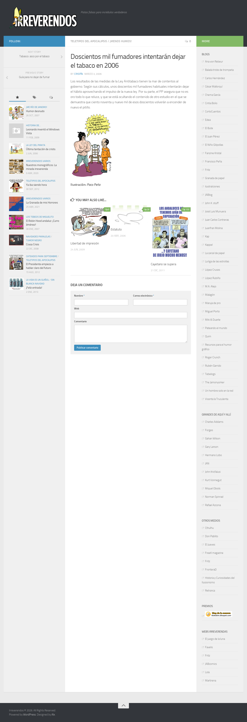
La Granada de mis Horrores (42, 202)
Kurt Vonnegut (213, 480)
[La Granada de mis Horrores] (16, 204)
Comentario (80, 321)
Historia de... (33, 125)
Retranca (210, 590)
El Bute (209, 128)
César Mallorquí (213, 86)
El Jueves (210, 544)
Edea (208, 119)
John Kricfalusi (213, 471)
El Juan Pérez (212, 136)
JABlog (208, 194)
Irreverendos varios (38, 161)
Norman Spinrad (214, 496)
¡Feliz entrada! (34, 287)
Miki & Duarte (212, 319)
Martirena (210, 680)
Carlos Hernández (215, 78)
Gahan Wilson (212, 438)
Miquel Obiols (212, 488)
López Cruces (212, 269)
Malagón (210, 294)
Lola (207, 672)
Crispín (78, 73)
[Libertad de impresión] (90, 221)
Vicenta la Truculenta (216, 399)
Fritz (207, 169)
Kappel (209, 244)
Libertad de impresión (85, 243)
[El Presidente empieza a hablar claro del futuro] (16, 262)
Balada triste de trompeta (219, 70)
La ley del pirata (35, 145)
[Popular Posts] (17, 98)
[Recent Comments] (51, 98)
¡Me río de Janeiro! (36, 107)
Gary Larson (211, 446)
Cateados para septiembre (41, 256)
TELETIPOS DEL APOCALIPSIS (89, 41)
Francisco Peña (213, 161)
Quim (208, 336)
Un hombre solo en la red (219, 390)
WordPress (29, 714)
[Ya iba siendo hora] (16, 186)
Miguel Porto (212, 311)
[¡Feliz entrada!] (16, 284)
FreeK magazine (214, 553)
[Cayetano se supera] (171, 232)
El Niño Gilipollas (214, 144)
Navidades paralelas (38, 236)
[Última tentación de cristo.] (16, 148)
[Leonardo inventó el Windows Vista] (16, 130)
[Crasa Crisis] (16, 240)
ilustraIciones (212, 186)
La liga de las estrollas (217, 261)
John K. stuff (212, 203)
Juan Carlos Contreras (217, 219)
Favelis (209, 647)
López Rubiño (212, 278)
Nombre (79, 295)
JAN (207, 463)
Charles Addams (214, 421)
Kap (207, 236)
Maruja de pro (213, 303)
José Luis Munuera (215, 211)
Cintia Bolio (211, 103)
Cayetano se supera (163, 264)
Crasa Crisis (32, 244)
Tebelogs (210, 374)
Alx (53, 714)
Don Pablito (211, 536)
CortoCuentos (213, 111)
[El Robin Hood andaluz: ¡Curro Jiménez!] (16, 222)
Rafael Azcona (213, 505)
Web (76, 308)
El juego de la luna (215, 639)
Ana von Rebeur (214, 61)
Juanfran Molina (214, 228)
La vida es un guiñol (37, 279)
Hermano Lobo (213, 455)
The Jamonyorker (214, 382)
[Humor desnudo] (16, 112)
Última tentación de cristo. (41, 149)
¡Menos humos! (121, 41)
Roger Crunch (212, 357)
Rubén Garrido (213, 365)
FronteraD (211, 569)
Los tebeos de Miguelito (40, 216)
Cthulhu (209, 528)
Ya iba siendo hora (36, 184)
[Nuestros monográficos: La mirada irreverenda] (16, 166)
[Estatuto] (131, 214)
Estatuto (116, 229)
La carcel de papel (215, 253)
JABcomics (211, 664)
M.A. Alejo (210, 286)
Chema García (212, 94)
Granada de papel (214, 178)
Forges (209, 430)
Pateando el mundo (216, 328)
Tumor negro (34, 240)
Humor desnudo (35, 111)
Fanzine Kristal (213, 153)
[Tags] (34, 98)
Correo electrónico (143, 295)
